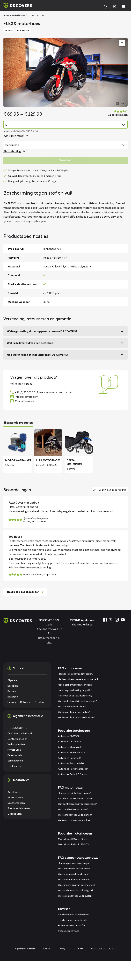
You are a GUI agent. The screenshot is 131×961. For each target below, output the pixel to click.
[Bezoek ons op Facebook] (105, 620)
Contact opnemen (17, 738)
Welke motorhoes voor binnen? (75, 814)
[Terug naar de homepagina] (17, 621)
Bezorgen (13, 696)
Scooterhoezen (16, 802)
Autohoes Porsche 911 (70, 757)
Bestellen (13, 685)
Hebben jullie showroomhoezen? (75, 673)
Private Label (14, 749)
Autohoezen (14, 791)
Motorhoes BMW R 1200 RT (73, 838)
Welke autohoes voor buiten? (74, 711)
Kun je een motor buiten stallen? (75, 798)
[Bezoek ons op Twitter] (111, 620)
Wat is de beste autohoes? (72, 706)
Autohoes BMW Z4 (68, 736)
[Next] (122, 451)
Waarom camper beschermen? (74, 868)
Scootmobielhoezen (19, 808)
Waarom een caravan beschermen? (76, 884)
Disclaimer (78, 949)
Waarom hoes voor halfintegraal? (75, 890)
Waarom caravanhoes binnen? (74, 879)
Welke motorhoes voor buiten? (75, 820)
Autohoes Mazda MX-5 (70, 746)
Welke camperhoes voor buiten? (75, 895)
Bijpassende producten (18, 422)
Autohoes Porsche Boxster (73, 768)
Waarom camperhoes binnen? (74, 873)
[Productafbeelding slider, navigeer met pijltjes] (65, 72)
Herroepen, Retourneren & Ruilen (26, 702)
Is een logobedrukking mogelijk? (75, 690)
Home (6, 15)
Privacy (62, 949)
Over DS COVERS (17, 727)
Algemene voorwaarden (25, 949)
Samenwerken (15, 760)
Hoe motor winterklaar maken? (74, 792)
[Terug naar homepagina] (17, 5)
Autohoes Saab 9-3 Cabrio (72, 774)
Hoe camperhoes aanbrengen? (74, 863)
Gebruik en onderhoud (20, 733)
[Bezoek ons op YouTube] (123, 620)
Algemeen (13, 680)
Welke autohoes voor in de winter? (77, 717)
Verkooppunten (16, 744)
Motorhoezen (18, 15)
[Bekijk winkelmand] (114, 6)
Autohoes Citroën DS (70, 741)
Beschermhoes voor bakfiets (73, 914)
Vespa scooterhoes (68, 930)
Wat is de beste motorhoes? (73, 809)
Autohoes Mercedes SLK (71, 752)
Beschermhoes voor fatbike (73, 919)
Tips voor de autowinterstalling (75, 695)
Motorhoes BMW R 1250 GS (73, 844)
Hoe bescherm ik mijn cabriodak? (75, 684)
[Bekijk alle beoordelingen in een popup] (117, 113)
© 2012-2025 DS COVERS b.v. (103, 949)
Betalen (12, 691)
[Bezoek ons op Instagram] (117, 620)
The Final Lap (14, 766)
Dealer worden (15, 755)
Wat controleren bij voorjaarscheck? (77, 701)
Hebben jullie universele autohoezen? (78, 679)
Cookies (46, 949)
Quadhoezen (15, 813)
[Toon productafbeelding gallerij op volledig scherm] (122, 43)
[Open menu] (123, 6)
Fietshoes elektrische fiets (72, 925)
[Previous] (8, 451)
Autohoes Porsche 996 (71, 763)
